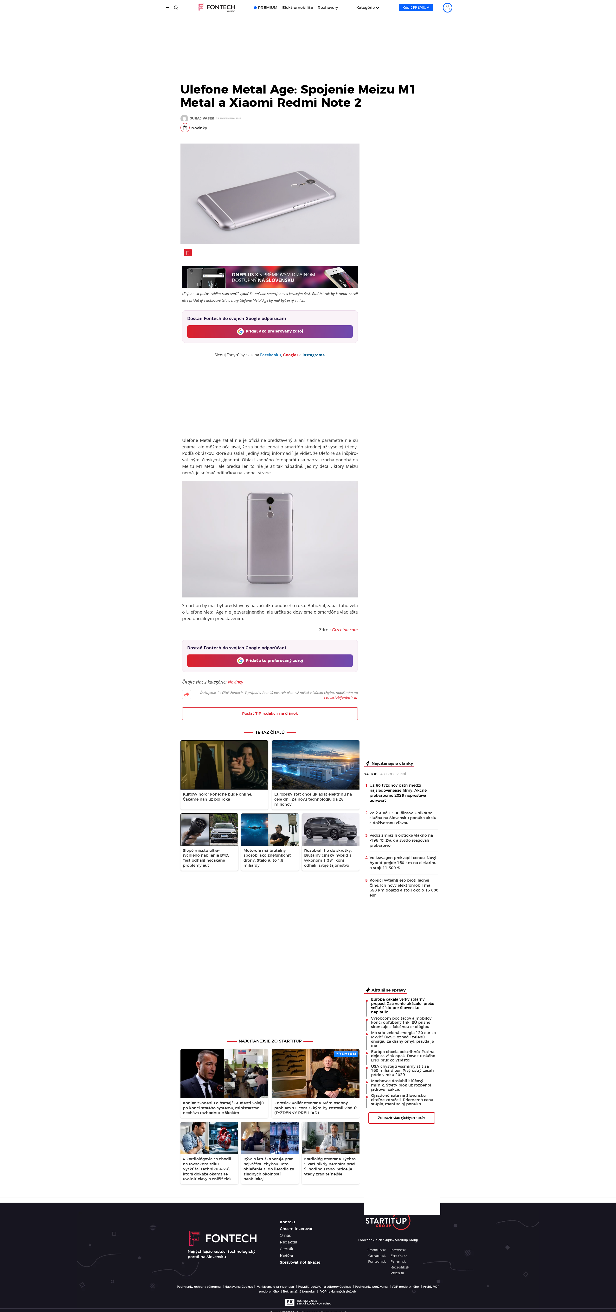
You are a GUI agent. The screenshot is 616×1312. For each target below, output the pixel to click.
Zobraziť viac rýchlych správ (401, 1118)
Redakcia (288, 1242)
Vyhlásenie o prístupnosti (275, 1286)
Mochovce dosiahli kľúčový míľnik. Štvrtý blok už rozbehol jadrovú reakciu (401, 1085)
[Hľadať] (176, 7)
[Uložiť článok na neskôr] (188, 252)
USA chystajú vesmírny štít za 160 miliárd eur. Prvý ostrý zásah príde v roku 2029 (402, 1071)
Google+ (290, 355)
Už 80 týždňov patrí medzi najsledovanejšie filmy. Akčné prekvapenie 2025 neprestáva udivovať (398, 793)
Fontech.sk (377, 1261)
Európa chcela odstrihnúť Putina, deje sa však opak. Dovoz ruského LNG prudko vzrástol (403, 1056)
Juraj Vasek (202, 118)
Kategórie (365, 8)
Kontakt (287, 1222)
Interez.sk (398, 1250)
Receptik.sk (400, 1267)
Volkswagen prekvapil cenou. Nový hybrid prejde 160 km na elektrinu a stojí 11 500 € (403, 863)
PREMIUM (267, 8)
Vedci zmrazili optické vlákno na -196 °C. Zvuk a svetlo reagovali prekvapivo (401, 840)
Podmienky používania (371, 1286)
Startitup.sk (376, 1250)
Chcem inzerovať (296, 1229)
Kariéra (286, 1256)
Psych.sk (397, 1273)
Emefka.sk (399, 1256)
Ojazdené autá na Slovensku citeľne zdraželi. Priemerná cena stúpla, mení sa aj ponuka (402, 1100)
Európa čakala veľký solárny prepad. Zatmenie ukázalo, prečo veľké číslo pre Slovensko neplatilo (402, 1006)
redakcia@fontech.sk (340, 697)
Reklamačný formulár (299, 1291)
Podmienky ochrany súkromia (199, 1286)
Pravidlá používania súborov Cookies (324, 1286)
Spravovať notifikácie (300, 1262)
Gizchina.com (345, 630)
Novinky (199, 128)
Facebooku (270, 355)
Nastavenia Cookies (239, 1286)
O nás (285, 1235)
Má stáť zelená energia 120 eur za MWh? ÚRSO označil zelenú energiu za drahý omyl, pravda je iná (403, 1039)
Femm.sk (398, 1261)
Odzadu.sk (377, 1256)
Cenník (286, 1249)
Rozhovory (328, 8)
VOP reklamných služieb (338, 1291)
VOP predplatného (405, 1286)
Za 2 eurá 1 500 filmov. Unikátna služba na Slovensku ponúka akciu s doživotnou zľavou (403, 818)
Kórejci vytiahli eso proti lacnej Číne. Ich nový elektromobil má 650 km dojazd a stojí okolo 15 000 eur (404, 888)
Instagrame (313, 355)
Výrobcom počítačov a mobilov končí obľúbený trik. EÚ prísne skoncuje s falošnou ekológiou (401, 1023)
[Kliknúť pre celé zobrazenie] (269, 194)
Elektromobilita (297, 8)
